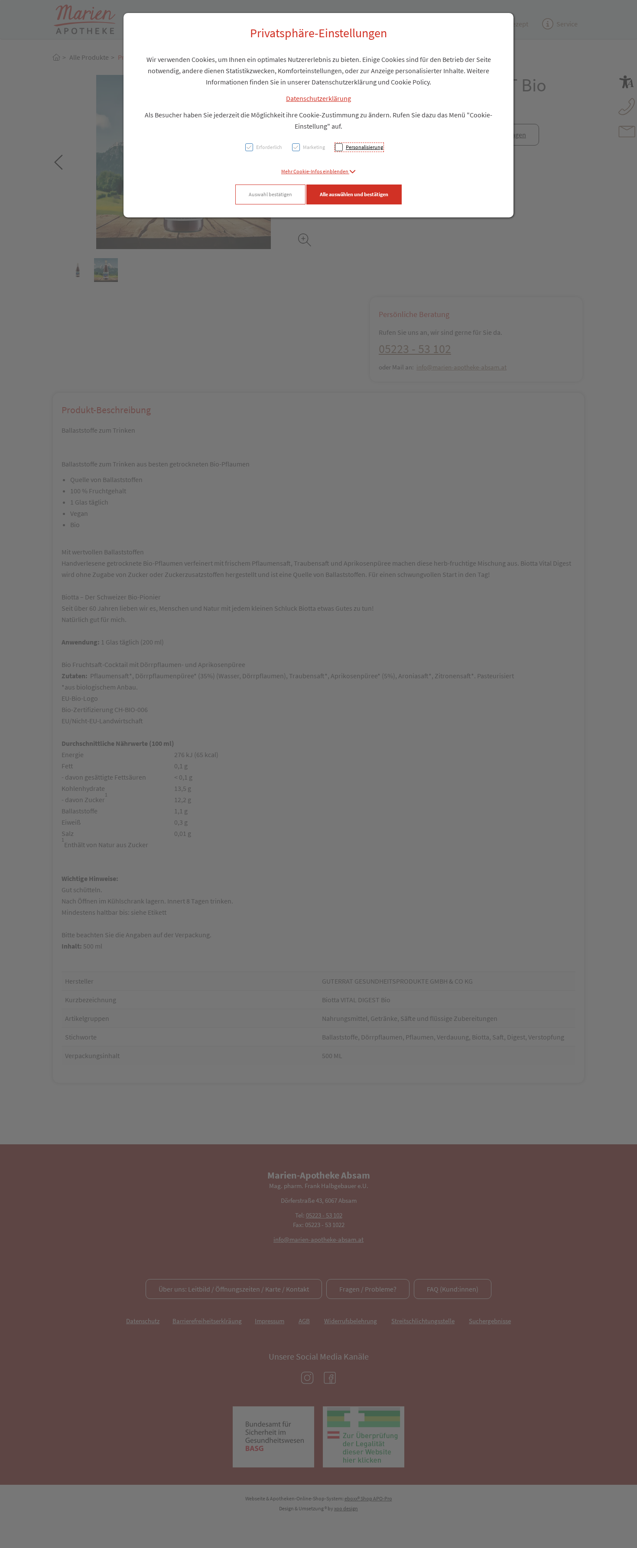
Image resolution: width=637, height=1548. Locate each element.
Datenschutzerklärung (318, 98)
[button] (318, 171)
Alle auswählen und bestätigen (354, 194)
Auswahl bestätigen (270, 194)
